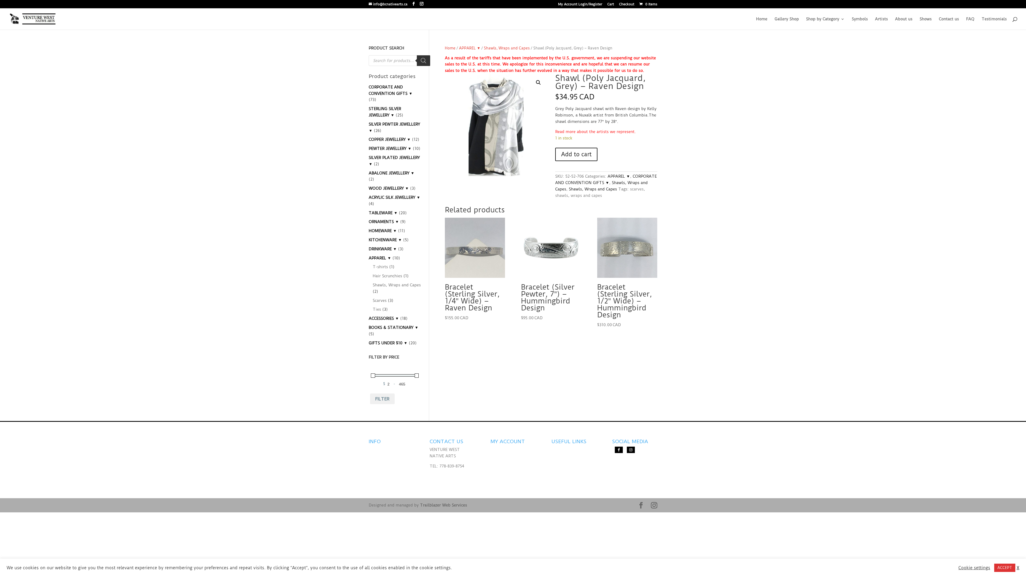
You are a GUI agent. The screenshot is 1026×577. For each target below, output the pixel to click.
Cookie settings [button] (974, 568)
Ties (377, 309)
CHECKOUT (501, 466)
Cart (610, 4)
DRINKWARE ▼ (383, 249)
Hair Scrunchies (387, 276)
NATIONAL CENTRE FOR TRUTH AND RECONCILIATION (570, 456)
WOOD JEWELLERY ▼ (389, 188)
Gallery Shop (787, 19)
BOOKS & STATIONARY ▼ (393, 327)
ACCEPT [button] (1004, 568)
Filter (382, 398)
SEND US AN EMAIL (448, 476)
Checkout (626, 4)
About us (903, 19)
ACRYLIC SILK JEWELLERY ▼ (394, 197)
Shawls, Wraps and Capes (507, 48)
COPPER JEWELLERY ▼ (390, 139)
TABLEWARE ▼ (383, 212)
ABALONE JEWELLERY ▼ (391, 173)
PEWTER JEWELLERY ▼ (390, 148)
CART (496, 476)
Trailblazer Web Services (443, 505)
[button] (538, 82)
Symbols (860, 19)
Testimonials (994, 19)
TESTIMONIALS (383, 459)
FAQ (970, 19)
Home (761, 19)
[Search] (423, 60)
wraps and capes (586, 195)
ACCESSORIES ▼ (384, 318)
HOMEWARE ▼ (383, 230)
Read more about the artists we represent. (595, 131)
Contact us (949, 19)
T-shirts (380, 266)
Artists (881, 19)
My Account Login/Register (580, 4)
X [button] (1018, 568)
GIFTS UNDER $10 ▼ (388, 343)
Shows (926, 19)
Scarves (380, 300)
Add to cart (576, 154)
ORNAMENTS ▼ (384, 221)
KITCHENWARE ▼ (385, 239)
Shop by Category (822, 19)
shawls (561, 195)
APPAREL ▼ (469, 48)
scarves (637, 189)
